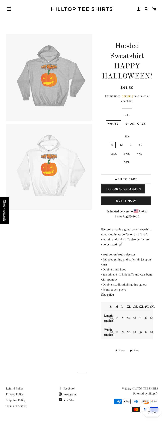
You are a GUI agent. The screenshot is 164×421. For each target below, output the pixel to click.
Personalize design (123, 188)
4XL (140, 153)
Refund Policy (14, 388)
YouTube (68, 400)
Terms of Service (16, 406)
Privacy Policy (15, 394)
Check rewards (4, 210)
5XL (127, 162)
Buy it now (126, 200)
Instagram (69, 394)
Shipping (127, 96)
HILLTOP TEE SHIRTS (82, 9)
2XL (114, 153)
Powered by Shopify (145, 393)
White (113, 123)
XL (141, 144)
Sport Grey (136, 123)
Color (127, 115)
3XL (127, 153)
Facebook (69, 388)
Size (127, 136)
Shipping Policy (16, 400)
